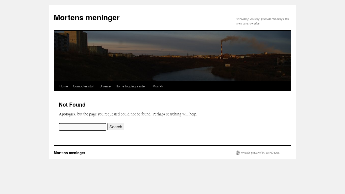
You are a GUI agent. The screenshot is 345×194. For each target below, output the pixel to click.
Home (63, 86)
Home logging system (131, 86)
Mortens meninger (87, 17)
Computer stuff (83, 86)
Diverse (105, 86)
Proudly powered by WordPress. (260, 153)
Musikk (158, 86)
